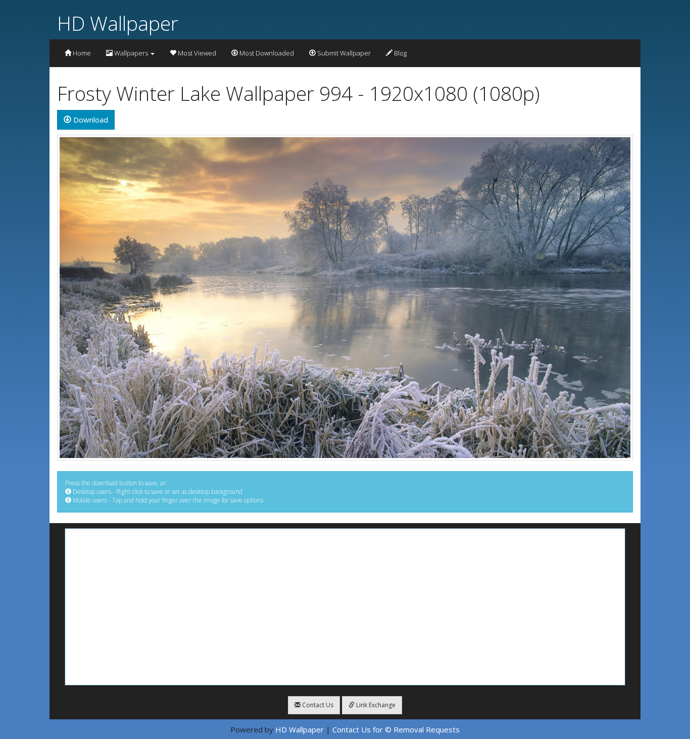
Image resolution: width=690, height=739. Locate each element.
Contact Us (317, 705)
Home (81, 53)
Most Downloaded (266, 53)
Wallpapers (131, 53)
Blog (399, 53)
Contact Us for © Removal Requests (396, 729)
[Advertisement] (345, 606)
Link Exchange (375, 705)
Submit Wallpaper (343, 53)
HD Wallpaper (117, 23)
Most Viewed (196, 53)
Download (89, 120)
